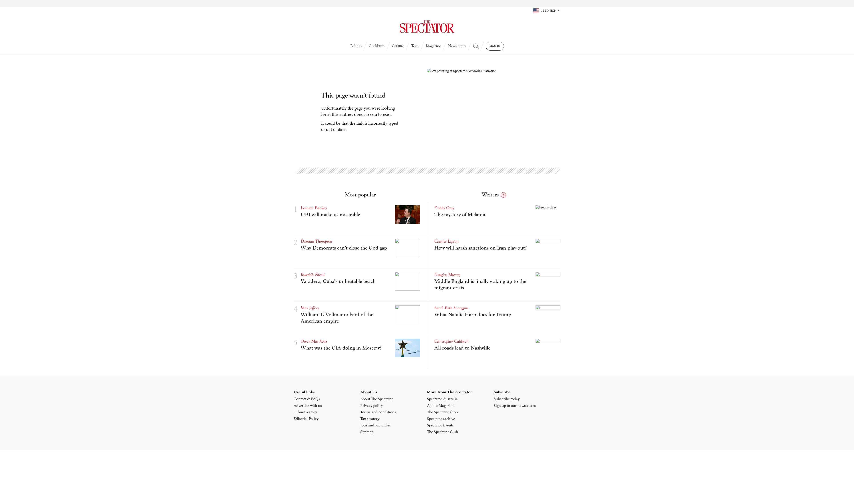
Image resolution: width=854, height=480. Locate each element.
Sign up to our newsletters (515, 405)
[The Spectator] (427, 26)
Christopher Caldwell (451, 341)
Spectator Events (440, 425)
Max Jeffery (310, 307)
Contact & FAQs (307, 398)
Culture (398, 46)
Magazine (433, 46)
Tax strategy (369, 418)
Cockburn (377, 46)
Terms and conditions (378, 412)
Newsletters (457, 46)
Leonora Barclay (314, 207)
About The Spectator (376, 398)
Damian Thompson (316, 241)
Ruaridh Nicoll (313, 274)
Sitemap (366, 431)
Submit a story (305, 412)
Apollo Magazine (440, 405)
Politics (356, 46)
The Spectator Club (442, 431)
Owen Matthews (314, 341)
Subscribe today (507, 398)
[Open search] (476, 46)
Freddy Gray (444, 207)
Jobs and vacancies (375, 425)
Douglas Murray (447, 274)
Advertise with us (308, 405)
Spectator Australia (442, 398)
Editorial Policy (306, 418)
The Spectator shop (442, 412)
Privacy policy (371, 405)
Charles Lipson (446, 241)
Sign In (494, 46)
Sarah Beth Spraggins (451, 307)
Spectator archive (441, 418)
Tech (415, 46)
